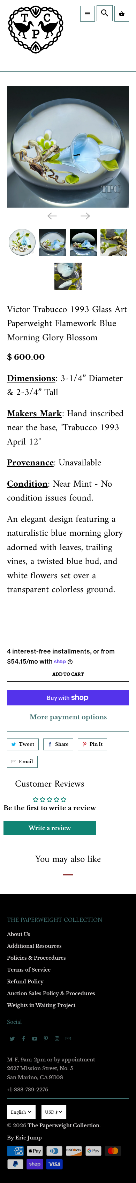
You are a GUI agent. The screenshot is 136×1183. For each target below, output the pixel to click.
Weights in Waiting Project (41, 1005)
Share (62, 744)
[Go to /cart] (121, 14)
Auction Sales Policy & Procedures (51, 993)
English (19, 1112)
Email (26, 762)
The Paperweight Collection (63, 1125)
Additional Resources (34, 946)
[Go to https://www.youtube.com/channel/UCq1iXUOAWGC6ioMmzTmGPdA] (34, 1038)
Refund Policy (25, 982)
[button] (87, 14)
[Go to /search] (105, 13)
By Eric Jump (24, 1138)
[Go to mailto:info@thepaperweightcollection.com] (68, 1038)
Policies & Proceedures (36, 958)
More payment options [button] (68, 717)
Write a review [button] (50, 828)
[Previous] (51, 215)
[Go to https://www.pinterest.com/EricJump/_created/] (46, 1038)
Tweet (26, 744)
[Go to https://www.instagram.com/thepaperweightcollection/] (57, 1038)
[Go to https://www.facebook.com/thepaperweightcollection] (23, 1038)
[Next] (84, 215)
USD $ (51, 1112)
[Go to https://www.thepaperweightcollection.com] (36, 35)
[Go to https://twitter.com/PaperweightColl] (12, 1038)
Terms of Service (29, 970)
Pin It (96, 744)
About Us (18, 934)
